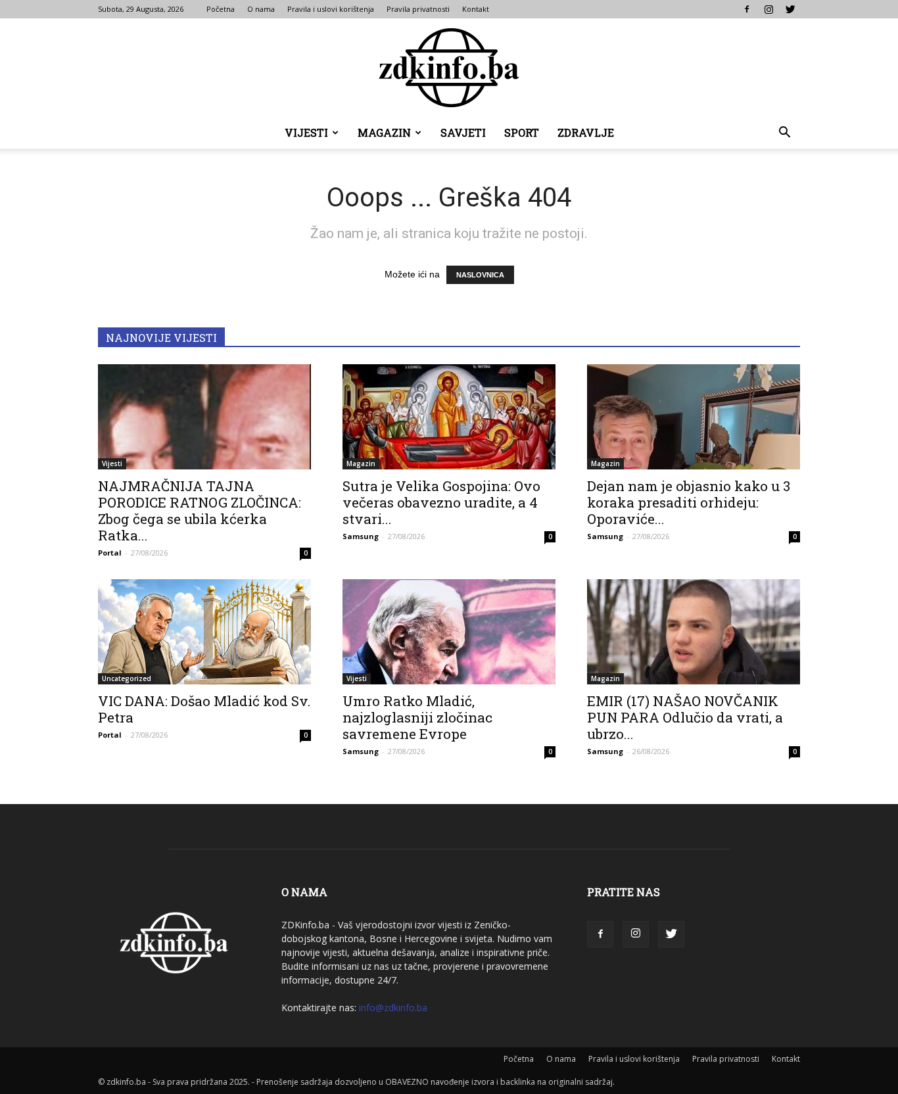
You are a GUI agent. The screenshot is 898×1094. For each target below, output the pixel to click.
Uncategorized (126, 678)
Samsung (361, 536)
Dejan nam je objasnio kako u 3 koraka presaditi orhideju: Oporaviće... (688, 502)
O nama (261, 9)
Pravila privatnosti (418, 9)
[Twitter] (790, 9)
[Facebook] (747, 9)
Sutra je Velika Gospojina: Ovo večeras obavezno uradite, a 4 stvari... (441, 502)
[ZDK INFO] (449, 67)
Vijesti (306, 132)
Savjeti (463, 132)
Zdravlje (585, 132)
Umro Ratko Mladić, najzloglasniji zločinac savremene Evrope (417, 717)
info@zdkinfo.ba (393, 1007)
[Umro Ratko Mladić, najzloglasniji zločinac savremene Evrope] (449, 631)
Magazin (384, 132)
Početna (220, 9)
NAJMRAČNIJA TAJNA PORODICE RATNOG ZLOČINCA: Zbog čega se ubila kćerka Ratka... (199, 510)
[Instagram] (768, 9)
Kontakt (475, 9)
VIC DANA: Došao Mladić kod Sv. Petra (204, 709)
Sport (521, 132)
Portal (110, 553)
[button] (784, 134)
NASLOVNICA (480, 275)
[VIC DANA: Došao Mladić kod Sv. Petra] (204, 631)
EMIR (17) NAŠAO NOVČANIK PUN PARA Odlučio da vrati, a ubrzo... (685, 717)
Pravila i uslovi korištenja (330, 9)
